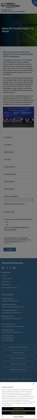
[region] (18, 400)
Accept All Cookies (18, 409)
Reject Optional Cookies (18, 413)
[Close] (33, 383)
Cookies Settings (18, 416)
